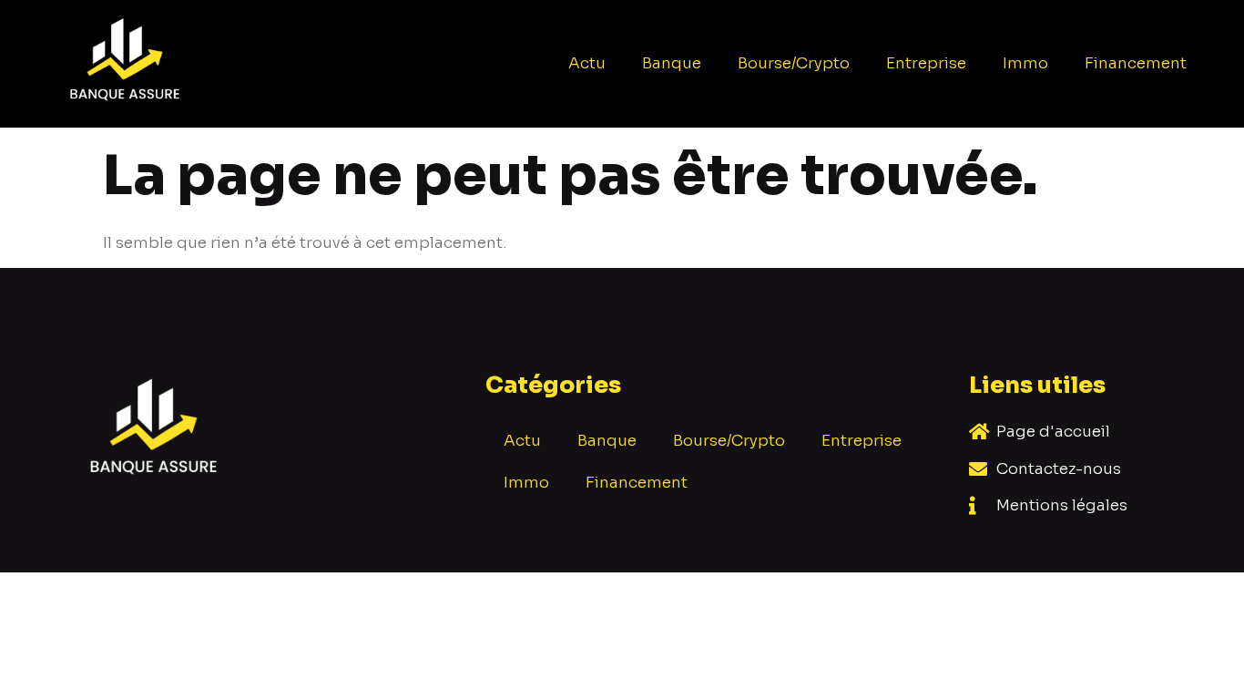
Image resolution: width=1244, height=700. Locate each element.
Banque (671, 63)
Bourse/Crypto (794, 63)
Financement (1136, 63)
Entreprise (926, 63)
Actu (587, 63)
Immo (1025, 63)
